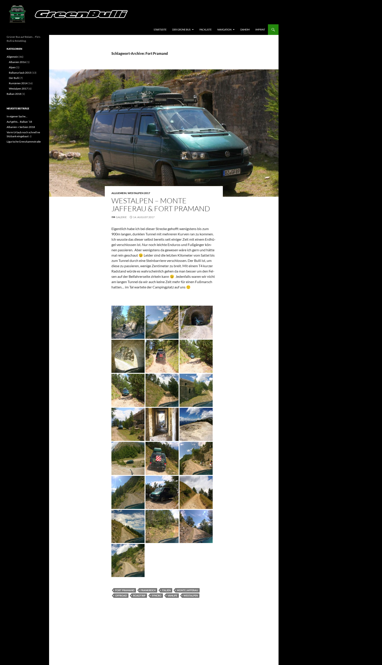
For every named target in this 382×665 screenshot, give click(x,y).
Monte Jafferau (187, 590)
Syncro (156, 595)
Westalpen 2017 (139, 193)
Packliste (205, 29)
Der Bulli (14, 78)
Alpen (12, 67)
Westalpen (190, 595)
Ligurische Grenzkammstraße (24, 141)
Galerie (121, 217)
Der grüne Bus (181, 29)
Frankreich (148, 590)
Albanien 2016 (17, 62)
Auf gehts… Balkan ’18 (19, 121)
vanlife (172, 595)
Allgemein (118, 193)
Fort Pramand (124, 590)
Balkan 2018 (14, 93)
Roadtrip (139, 595)
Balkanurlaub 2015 (20, 72)
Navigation (224, 29)
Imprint (260, 29)
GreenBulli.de (19, 29)
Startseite (160, 29)
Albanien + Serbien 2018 (21, 127)
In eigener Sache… (17, 116)
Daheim (245, 29)
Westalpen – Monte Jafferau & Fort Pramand (160, 204)
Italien (166, 590)
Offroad (121, 595)
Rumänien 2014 (18, 83)
